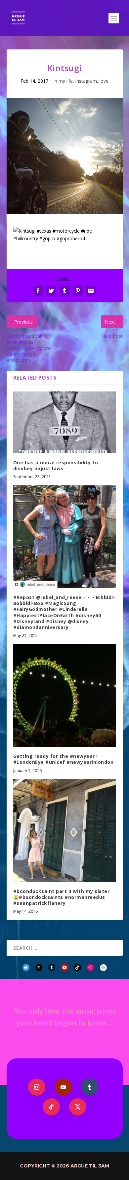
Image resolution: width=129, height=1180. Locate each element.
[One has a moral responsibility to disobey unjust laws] (64, 422)
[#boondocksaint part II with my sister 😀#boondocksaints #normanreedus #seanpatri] (64, 830)
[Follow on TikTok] (51, 1106)
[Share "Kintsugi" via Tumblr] (64, 290)
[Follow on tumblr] (89, 1087)
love (104, 81)
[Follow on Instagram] (36, 1087)
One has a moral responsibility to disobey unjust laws (55, 465)
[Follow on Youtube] (63, 1087)
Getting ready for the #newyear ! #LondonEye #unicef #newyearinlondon (63, 759)
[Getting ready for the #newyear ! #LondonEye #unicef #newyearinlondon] (64, 695)
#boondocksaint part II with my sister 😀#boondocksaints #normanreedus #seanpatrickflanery (61, 897)
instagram (86, 81)
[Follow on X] (77, 1106)
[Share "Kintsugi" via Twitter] (51, 290)
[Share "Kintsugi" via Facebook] (38, 290)
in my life (63, 81)
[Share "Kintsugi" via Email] (91, 290)
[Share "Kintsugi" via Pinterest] (77, 290)
